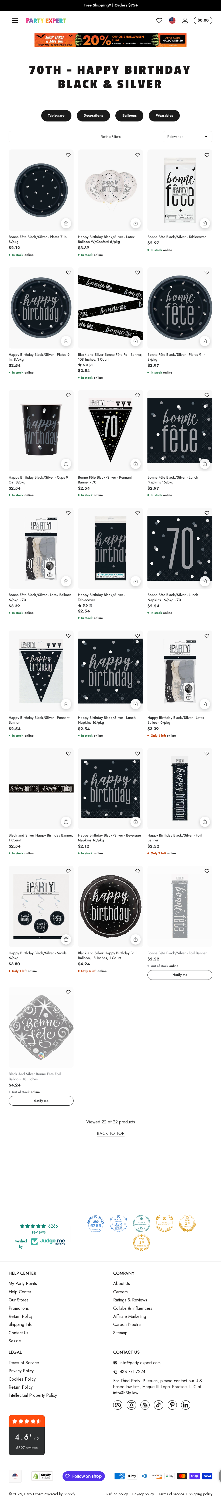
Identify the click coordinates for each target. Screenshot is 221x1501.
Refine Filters (110, 136)
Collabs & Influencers (132, 1308)
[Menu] (15, 20)
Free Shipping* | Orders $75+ (111, 5)
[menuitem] (58, 1284)
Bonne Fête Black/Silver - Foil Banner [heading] (177, 953)
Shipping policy (200, 1494)
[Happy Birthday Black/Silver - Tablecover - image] (110, 548)
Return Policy (21, 1316)
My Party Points (23, 1284)
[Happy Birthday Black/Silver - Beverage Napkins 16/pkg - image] (110, 788)
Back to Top (111, 1134)
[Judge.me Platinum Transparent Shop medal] (141, 1223)
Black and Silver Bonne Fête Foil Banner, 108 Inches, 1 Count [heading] (110, 357)
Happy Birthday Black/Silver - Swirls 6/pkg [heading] (38, 955)
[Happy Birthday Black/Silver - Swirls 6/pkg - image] (41, 906)
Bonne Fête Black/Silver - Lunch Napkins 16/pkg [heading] (172, 480)
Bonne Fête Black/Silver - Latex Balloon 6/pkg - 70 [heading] (40, 597)
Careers (120, 1292)
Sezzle (15, 1341)
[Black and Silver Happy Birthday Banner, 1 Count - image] (41, 788)
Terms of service (171, 1494)
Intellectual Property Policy (33, 1395)
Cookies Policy (22, 1379)
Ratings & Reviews (130, 1300)
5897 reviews (26, 1447)
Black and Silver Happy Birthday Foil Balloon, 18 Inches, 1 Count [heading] (107, 955)
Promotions (19, 1308)
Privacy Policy (21, 1371)
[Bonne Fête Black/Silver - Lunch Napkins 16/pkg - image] (179, 430)
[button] (172, 20)
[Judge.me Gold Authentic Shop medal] (164, 1223)
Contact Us (18, 1333)
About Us (121, 1284)
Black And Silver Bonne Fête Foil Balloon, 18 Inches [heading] (35, 1076)
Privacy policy (143, 1494)
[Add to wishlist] (68, 155)
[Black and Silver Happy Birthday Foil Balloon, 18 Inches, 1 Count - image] (110, 906)
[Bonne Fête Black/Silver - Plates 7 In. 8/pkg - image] (41, 190)
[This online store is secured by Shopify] (42, 1476)
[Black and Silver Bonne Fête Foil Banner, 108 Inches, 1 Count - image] (110, 308)
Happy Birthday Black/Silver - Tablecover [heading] (101, 597)
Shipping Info (21, 1325)
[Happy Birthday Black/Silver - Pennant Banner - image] (41, 671)
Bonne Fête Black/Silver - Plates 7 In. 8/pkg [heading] (38, 239)
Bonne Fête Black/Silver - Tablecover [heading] (176, 237)
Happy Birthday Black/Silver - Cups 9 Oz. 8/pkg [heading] (38, 480)
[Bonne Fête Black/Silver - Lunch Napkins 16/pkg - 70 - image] (179, 548)
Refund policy (117, 1494)
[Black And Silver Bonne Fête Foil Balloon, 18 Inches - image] (41, 1027)
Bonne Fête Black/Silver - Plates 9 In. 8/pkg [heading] (176, 357)
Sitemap (120, 1333)
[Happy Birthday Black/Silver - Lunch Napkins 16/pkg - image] (110, 671)
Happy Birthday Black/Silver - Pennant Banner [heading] (39, 720)
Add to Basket (66, 223)
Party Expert (33, 1494)
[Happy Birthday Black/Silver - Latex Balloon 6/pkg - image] (179, 671)
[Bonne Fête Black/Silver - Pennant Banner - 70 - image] (110, 430)
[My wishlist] (159, 20)
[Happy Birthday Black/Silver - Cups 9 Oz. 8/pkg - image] (41, 430)
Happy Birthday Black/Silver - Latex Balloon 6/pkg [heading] (175, 720)
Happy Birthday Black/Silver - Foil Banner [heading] (174, 838)
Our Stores (19, 1300)
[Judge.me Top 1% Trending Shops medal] (141, 1242)
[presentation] (41, 238)
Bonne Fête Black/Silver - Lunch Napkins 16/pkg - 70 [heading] (172, 597)
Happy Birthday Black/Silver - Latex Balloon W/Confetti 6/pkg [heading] (106, 239)
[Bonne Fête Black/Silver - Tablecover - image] (179, 190)
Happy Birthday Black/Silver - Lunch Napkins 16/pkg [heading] (107, 720)
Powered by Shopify (59, 1494)
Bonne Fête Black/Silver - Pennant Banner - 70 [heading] (105, 480)
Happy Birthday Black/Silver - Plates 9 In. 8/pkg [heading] (39, 357)
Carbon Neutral (127, 1325)
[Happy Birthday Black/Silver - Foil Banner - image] (179, 788)
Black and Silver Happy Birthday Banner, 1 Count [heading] (41, 838)
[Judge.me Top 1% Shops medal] (187, 1223)
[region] (110, 5)
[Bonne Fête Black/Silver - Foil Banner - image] (179, 906)
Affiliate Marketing (129, 1316)
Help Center (20, 1292)
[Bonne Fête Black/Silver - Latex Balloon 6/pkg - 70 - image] (41, 548)
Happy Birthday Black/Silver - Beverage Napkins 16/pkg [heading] (109, 838)
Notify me (179, 974)
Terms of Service (24, 1363)
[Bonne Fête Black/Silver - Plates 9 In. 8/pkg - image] (179, 308)
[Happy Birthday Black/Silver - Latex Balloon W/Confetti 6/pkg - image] (110, 190)
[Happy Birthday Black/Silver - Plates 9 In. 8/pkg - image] (41, 308)
